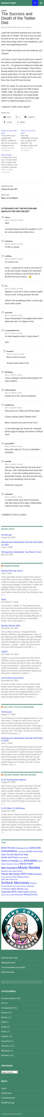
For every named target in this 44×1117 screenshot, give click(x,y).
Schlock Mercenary (15, 883)
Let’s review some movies (12, 678)
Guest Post (6, 1041)
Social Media (16, 886)
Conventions (9, 851)
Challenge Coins (22, 848)
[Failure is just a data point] (11, 140)
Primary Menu (41, 3)
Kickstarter (31, 860)
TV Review (5, 889)
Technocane (6, 535)
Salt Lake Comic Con (9, 879)
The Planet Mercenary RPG (13, 967)
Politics (30, 874)
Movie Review (29, 868)
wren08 (8, 461)
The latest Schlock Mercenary (18, 707)
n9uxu (7, 217)
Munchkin (4, 871)
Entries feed (6, 1093)
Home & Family (9, 860)
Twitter (26, 889)
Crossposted (6, 1008)
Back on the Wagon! (9, 196)
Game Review (7, 855)
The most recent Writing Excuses (19, 775)
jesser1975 (9, 444)
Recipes (38, 874)
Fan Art (40, 851)
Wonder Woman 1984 (10, 626)
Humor (21, 861)
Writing (12, 894)
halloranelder (10, 390)
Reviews (5, 1055)
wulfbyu (8, 256)
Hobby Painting (23, 857)
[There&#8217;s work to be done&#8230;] (30, 140)
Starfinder (23, 886)
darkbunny (9, 405)
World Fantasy (5, 894)
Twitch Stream (17, 889)
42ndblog (9, 372)
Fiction (4, 1027)
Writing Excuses (31, 894)
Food (3, 1032)
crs (6, 286)
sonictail (8, 313)
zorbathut (9, 494)
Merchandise (9, 867)
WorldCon (33, 892)
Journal (3, 10)
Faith (34, 851)
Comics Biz (35, 847)
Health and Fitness (9, 857)
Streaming (30, 886)
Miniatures (5, 1051)
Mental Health (26, 864)
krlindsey (9, 241)
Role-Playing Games (21, 877)
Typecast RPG (9, 891)
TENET (4, 652)
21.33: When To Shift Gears (13, 808)
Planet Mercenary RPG (13, 874)
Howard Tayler (8, 3)
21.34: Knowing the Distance (13, 780)
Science (33, 883)
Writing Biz (19, 895)
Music (10, 871)
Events (29, 851)
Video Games (23, 892)
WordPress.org (7, 1103)
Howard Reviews (11, 566)
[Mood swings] (11, 163)
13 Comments (26, 27)
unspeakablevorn (12, 330)
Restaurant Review (7, 877)
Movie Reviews (8, 972)
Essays (4, 1013)
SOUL (4, 599)
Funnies (4, 1036)
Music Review (17, 871)
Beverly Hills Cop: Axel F (12, 571)
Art (2, 1003)
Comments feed (8, 1098)
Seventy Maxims (6, 886)
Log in (4, 1088)
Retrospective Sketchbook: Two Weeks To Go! (21, 552)
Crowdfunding (22, 851)
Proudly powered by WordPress (11, 1114)
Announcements (8, 998)
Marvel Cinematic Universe (10, 864)
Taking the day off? (9, 187)
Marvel (40, 861)
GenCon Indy (21, 854)
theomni (10, 351)
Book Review (8, 848)
